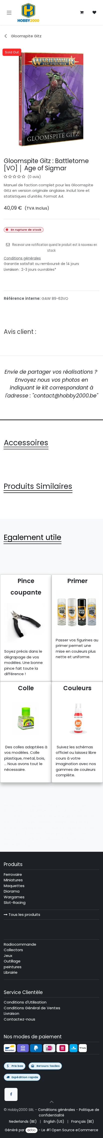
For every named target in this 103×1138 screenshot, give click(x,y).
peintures (13, 966)
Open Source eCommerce (75, 1129)
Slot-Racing (15, 902)
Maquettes (14, 885)
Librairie (11, 972)
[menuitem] (23, 1121)
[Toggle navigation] (9, 12)
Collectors (13, 949)
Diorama (12, 891)
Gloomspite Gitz (26, 36)
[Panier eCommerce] (82, 13)
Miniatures (13, 880)
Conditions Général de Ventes (32, 1008)
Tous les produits (24, 914)
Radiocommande (20, 944)
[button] (52, 1102)
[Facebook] (11, 1094)
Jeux (8, 955)
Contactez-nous (19, 1019)
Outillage (12, 961)
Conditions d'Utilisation (25, 1002)
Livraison (11, 269)
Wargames (14, 897)
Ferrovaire (13, 874)
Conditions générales (56, 1109)
